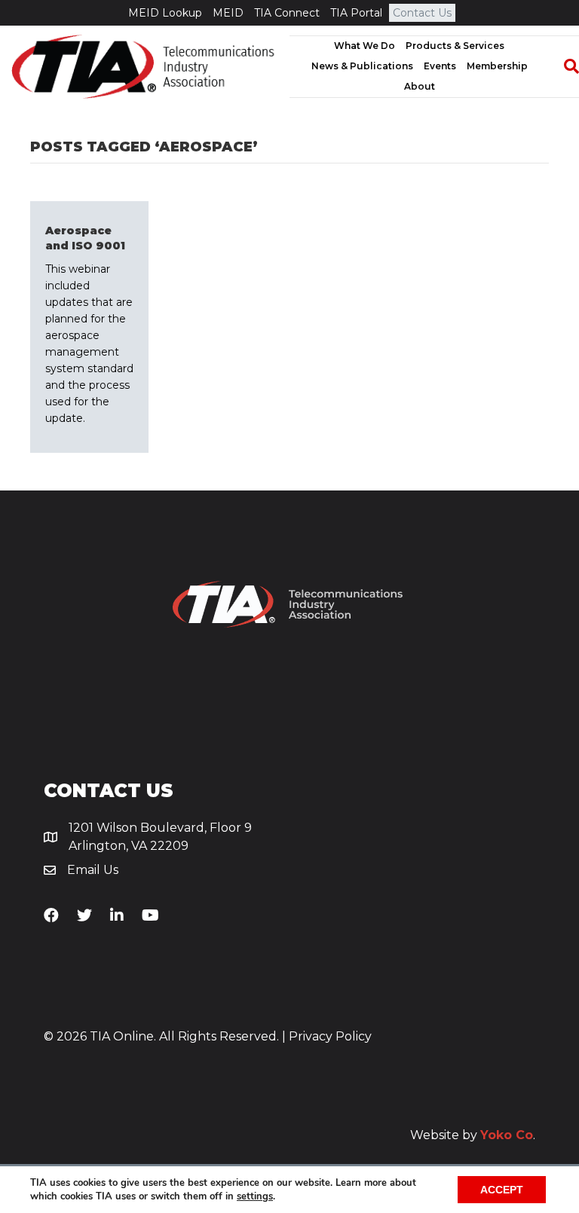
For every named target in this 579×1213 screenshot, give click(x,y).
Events (440, 66)
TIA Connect (287, 13)
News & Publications (362, 66)
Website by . (472, 1135)
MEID (228, 13)
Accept (501, 1190)
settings (255, 1196)
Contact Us (422, 13)
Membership (497, 66)
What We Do (364, 45)
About (419, 86)
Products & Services (455, 45)
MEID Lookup (165, 13)
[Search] (564, 66)
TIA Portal (356, 13)
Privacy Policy (330, 1036)
